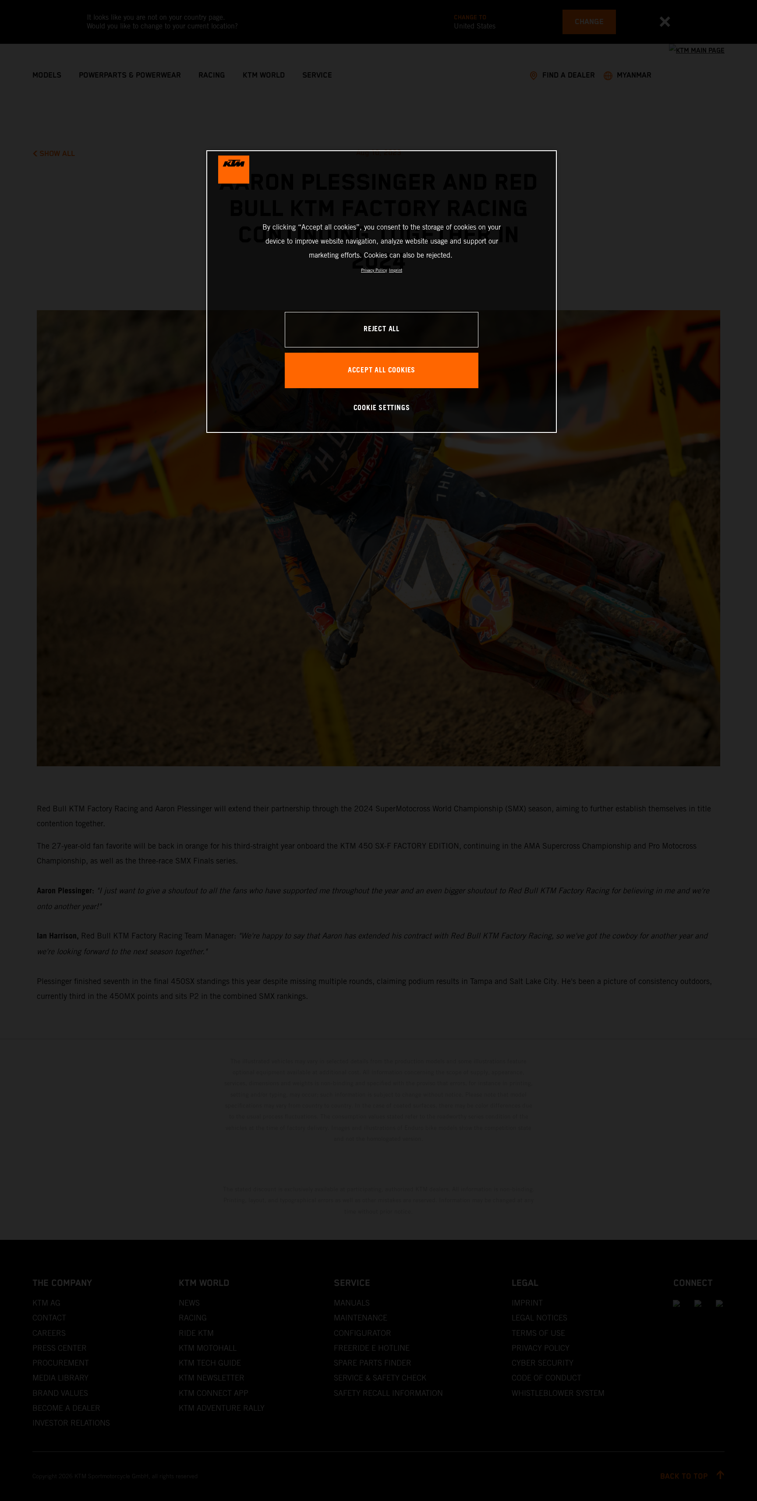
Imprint (395, 270)
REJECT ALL (382, 329)
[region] (381, 291)
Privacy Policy (374, 270)
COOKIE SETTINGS (382, 408)
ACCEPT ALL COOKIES (381, 370)
